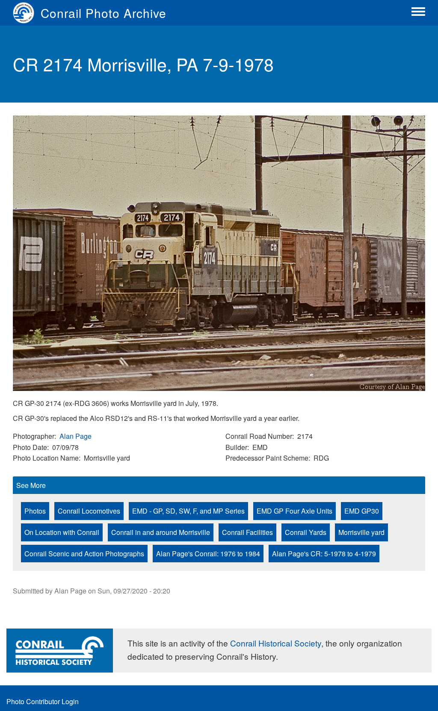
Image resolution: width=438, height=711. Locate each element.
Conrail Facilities (247, 532)
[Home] (27, 13)
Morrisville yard (361, 532)
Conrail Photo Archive (103, 12)
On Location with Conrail (61, 532)
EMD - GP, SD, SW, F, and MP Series (188, 511)
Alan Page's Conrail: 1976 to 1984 (208, 553)
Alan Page (75, 436)
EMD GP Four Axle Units (294, 511)
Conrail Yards (305, 532)
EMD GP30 (361, 511)
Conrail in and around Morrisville (160, 532)
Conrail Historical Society (275, 643)
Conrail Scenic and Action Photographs (84, 553)
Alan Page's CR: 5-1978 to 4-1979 (324, 553)
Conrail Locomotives (89, 511)
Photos (35, 511)
